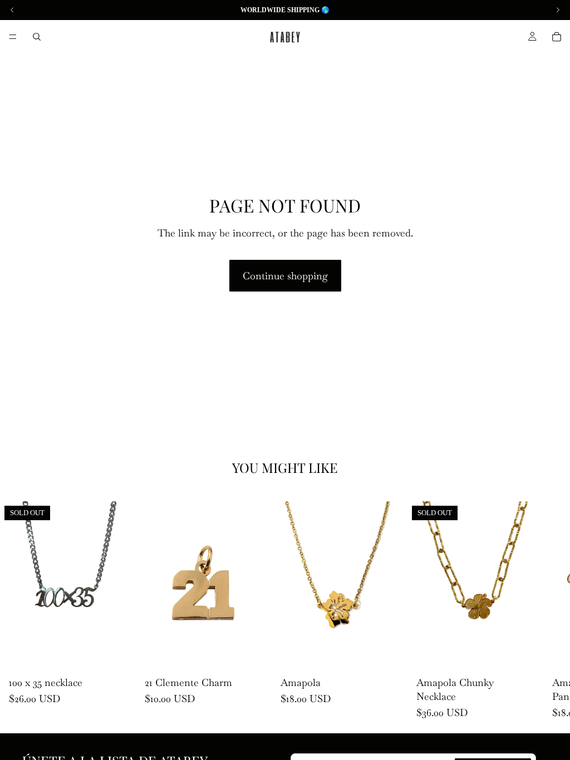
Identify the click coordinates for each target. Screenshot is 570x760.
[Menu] (13, 37)
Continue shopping (285, 275)
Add (263, 654)
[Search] (36, 36)
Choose (399, 654)
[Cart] (556, 36)
